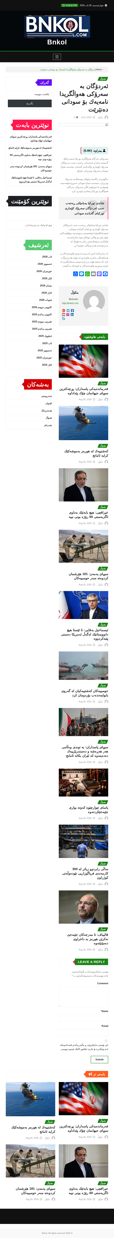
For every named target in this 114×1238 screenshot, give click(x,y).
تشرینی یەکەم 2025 (42, 329)
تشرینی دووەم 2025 (42, 321)
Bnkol (57, 42)
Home (99, 69)
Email (104, 1026)
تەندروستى (46, 396)
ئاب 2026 (47, 256)
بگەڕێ (29, 103)
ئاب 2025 (47, 343)
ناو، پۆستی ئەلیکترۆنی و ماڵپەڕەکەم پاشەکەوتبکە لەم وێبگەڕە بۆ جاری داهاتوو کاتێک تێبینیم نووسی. (84, 1047)
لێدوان (49, 403)
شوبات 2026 (45, 300)
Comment (102, 983)
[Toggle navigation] (57, 57)
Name (104, 1011)
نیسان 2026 (46, 285)
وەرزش (48, 425)
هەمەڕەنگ (46, 410)
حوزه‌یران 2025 (44, 357)
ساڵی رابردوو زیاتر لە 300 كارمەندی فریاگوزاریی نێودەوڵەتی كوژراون (85, 873)
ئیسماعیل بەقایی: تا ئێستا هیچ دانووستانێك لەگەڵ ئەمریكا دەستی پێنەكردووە (84, 634)
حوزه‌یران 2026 (44, 271)
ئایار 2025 (47, 365)
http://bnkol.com (70, 303)
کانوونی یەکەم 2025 (42, 314)
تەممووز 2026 (45, 264)
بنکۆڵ (100, 117)
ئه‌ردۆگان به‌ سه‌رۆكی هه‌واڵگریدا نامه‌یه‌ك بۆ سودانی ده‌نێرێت (68, 69)
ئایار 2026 (47, 278)
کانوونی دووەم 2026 (42, 307)
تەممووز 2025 (45, 350)
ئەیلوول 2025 (45, 336)
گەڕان (44, 82)
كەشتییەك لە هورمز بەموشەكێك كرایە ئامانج (30, 148)
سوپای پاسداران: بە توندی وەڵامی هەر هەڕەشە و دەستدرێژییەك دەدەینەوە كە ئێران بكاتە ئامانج (85, 751)
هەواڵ (49, 418)
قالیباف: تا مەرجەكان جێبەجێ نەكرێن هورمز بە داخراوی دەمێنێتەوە (87, 939)
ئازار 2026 (47, 292)
